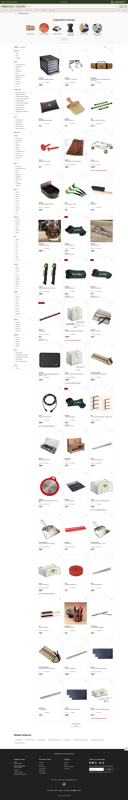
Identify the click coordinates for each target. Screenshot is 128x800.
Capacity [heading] (16, 334)
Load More (75, 726)
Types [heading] (15, 163)
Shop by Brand (42, 773)
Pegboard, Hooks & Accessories (81, 739)
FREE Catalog (42, 766)
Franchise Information (69, 766)
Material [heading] (16, 217)
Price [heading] (15, 117)
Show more (64, 39)
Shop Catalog (42, 770)
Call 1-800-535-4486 (119, 2)
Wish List (41, 764)
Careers (66, 764)
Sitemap (79, 790)
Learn (118, 10)
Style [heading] (15, 350)
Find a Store (67, 768)
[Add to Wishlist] (59, 51)
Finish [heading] (15, 365)
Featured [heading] (16, 51)
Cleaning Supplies (41, 739)
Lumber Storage (18, 739)
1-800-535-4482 (18, 763)
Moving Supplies (67, 739)
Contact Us (16, 769)
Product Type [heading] (17, 89)
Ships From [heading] (17, 132)
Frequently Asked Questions (20, 774)
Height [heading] (15, 292)
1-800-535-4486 (18, 767)
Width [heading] (15, 189)
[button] (108, 47)
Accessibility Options (68, 790)
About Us (66, 762)
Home (15, 13)
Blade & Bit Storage (29, 739)
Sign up (109, 769)
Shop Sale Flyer (42, 768)
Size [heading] (15, 236)
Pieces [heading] (15, 319)
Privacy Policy (107, 772)
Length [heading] (16, 264)
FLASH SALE (64, 1)
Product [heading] (16, 135)
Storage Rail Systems (20, 742)
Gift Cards (41, 762)
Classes (124, 10)
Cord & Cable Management (54, 739)
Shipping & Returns (18, 772)
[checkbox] (14, 53)
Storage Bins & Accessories (97, 739)
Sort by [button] (105, 47)
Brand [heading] (15, 62)
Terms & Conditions (58, 790)
